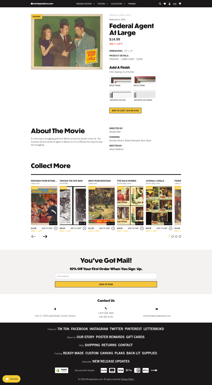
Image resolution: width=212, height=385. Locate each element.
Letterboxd (154, 328)
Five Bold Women (126, 180)
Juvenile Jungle (155, 180)
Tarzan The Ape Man (71, 180)
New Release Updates (111, 361)
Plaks (120, 353)
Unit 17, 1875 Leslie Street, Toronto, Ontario (55, 315)
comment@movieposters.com (157, 315)
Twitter (116, 328)
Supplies (149, 353)
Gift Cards (135, 336)
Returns (109, 344)
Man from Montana (99, 180)
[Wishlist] (165, 3)
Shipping (92, 344)
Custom (92, 353)
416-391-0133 (106, 316)
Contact (125, 344)
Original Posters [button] (84, 4)
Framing (132, 4)
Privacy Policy (127, 379)
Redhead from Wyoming (44, 180)
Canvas (106, 353)
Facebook (79, 328)
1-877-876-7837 (106, 313)
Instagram (99, 328)
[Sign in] (169, 3)
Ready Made (73, 353)
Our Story (85, 336)
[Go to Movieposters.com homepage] (42, 3)
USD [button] (174, 4)
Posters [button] (101, 4)
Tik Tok (63, 328)
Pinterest (133, 328)
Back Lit (133, 353)
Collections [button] (116, 4)
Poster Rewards (110, 336)
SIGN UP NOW (106, 284)
